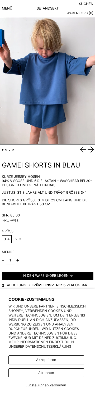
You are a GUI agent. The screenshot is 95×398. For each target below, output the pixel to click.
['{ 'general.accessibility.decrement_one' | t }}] (3, 260)
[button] (86, 4)
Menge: (9, 252)
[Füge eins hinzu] (18, 260)
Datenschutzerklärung (48, 346)
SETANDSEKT (48, 8)
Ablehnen (46, 372)
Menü (7, 8)
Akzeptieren (46, 360)
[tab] (3, 150)
